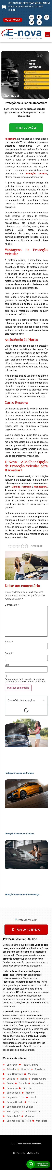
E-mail (9, 653)
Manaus (16, 486)
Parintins (26, 486)
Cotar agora (12, 19)
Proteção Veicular (36, 173)
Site (7, 665)
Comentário (12, 605)
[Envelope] (39, 22)
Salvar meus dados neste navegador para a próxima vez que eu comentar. (25, 680)
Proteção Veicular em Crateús (19, 773)
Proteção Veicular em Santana (19, 833)
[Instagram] (46, 17)
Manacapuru (40, 486)
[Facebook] (39, 17)
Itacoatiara (10, 138)
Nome (9, 641)
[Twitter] (31, 22)
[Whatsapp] (31, 17)
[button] (47, 34)
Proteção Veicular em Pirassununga (22, 894)
